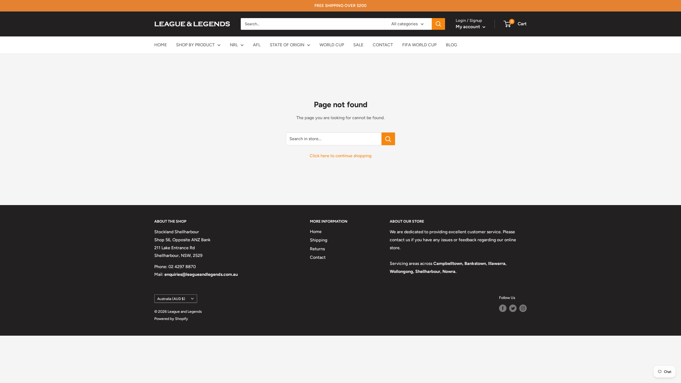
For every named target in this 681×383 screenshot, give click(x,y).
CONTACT (383, 44)
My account (468, 26)
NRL (234, 44)
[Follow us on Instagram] (523, 308)
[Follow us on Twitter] (513, 308)
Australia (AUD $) (171, 299)
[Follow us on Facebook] (502, 308)
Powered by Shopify (171, 319)
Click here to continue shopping (340, 155)
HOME (160, 44)
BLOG (451, 44)
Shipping (318, 240)
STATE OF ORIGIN (287, 44)
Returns (317, 248)
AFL (256, 44)
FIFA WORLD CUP (419, 44)
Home (316, 231)
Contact (318, 257)
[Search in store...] (388, 138)
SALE (358, 44)
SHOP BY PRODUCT (195, 44)
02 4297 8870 (182, 266)
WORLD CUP (331, 44)
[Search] (438, 24)
